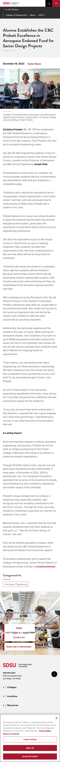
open (48, 3)
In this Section (12, 9)
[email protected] (45, 566)
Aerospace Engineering (16, 584)
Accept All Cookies (30, 756)
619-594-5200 (9, 673)
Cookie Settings (30, 739)
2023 (41, 15)
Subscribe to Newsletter (19, 646)
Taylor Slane (34, 64)
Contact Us (19, 637)
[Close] (56, 718)
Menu (56, 3)
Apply (19, 628)
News (32, 15)
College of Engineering (16, 15)
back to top (54, 674)
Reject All (30, 748)
